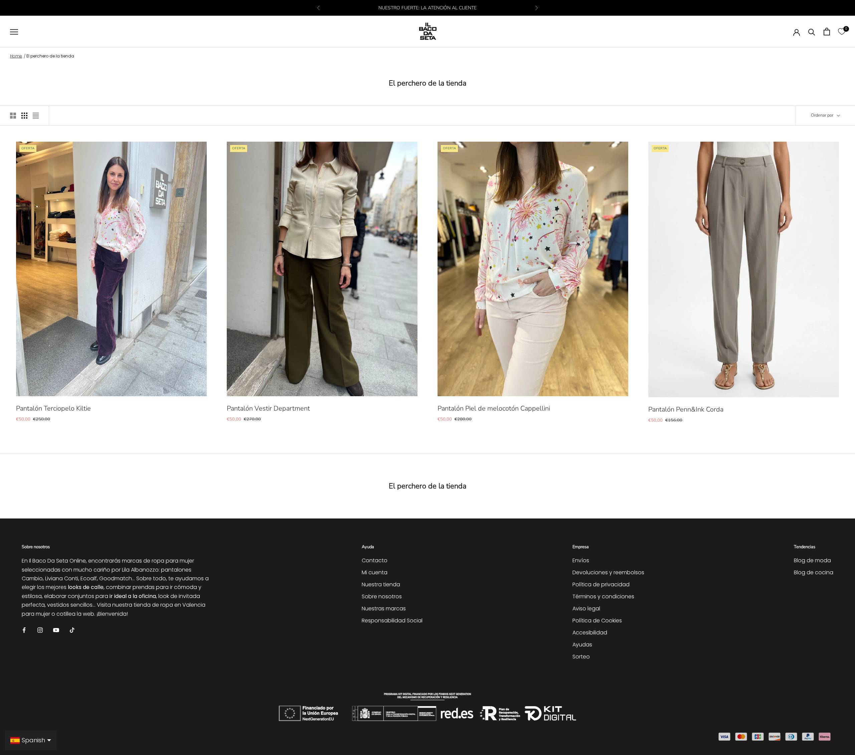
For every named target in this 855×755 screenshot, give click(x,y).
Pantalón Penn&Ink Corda (685, 409)
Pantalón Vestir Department (268, 408)
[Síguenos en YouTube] (56, 629)
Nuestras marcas (384, 608)
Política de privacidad (601, 584)
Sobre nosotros (382, 596)
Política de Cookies (597, 620)
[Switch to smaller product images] (24, 116)
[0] (841, 31)
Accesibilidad (589, 632)
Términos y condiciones (603, 596)
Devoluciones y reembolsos (608, 572)
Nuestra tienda (381, 584)
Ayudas (582, 644)
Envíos (580, 560)
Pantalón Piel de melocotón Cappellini (494, 408)
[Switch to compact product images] (36, 116)
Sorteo (581, 656)
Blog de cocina (813, 572)
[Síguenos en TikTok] (72, 629)
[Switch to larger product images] (13, 116)
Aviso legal (586, 608)
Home (16, 56)
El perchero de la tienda (50, 56)
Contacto (374, 560)
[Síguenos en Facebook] (24, 629)
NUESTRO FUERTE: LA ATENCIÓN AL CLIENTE (427, 8)
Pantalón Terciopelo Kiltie (53, 408)
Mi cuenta (374, 572)
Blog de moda (812, 560)
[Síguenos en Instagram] (40, 629)
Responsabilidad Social (392, 620)
